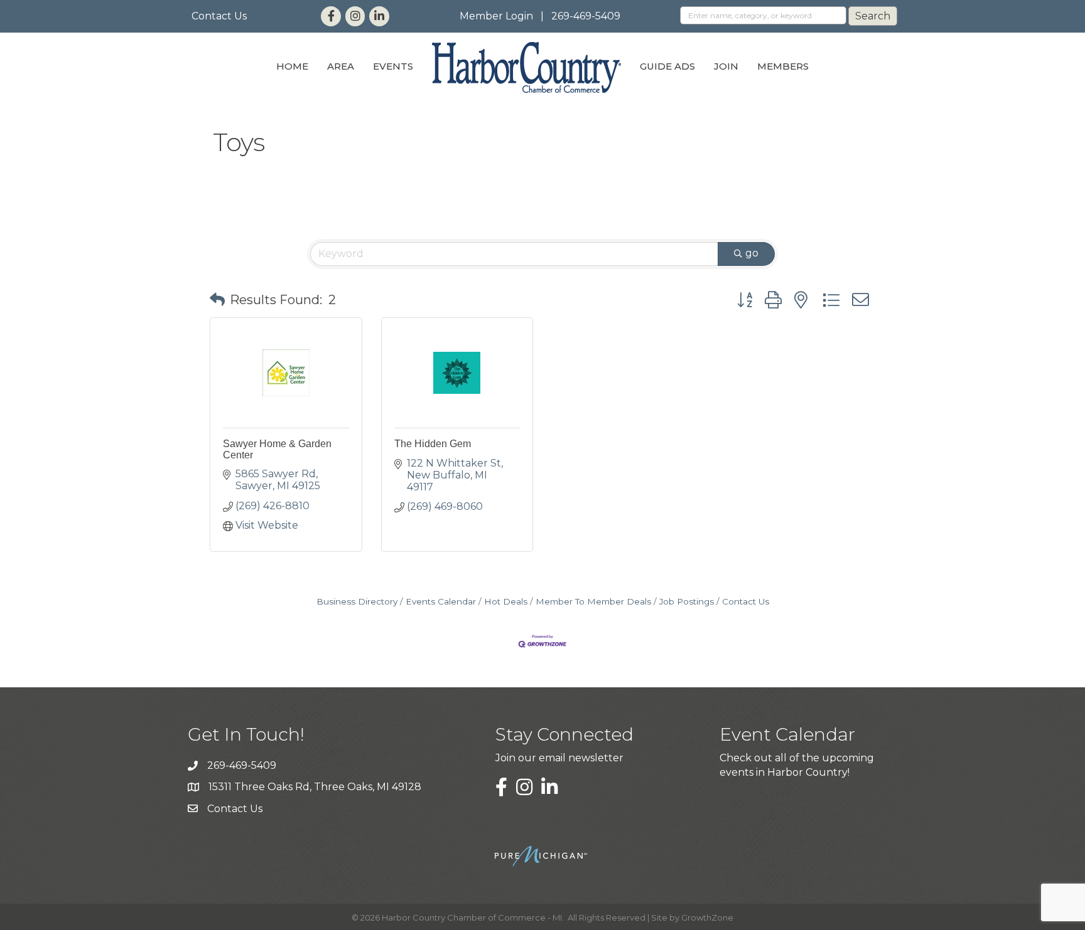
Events (393, 66)
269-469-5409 (585, 16)
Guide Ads (667, 66)
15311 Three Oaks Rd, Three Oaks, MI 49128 (314, 787)
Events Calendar (441, 601)
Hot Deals (505, 601)
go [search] (751, 253)
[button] (217, 299)
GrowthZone (707, 917)
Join (726, 66)
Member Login (496, 16)
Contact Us (219, 16)
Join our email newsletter (559, 758)
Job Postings (686, 601)
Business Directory (356, 601)
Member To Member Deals (593, 601)
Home (292, 66)
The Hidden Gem (432, 443)
